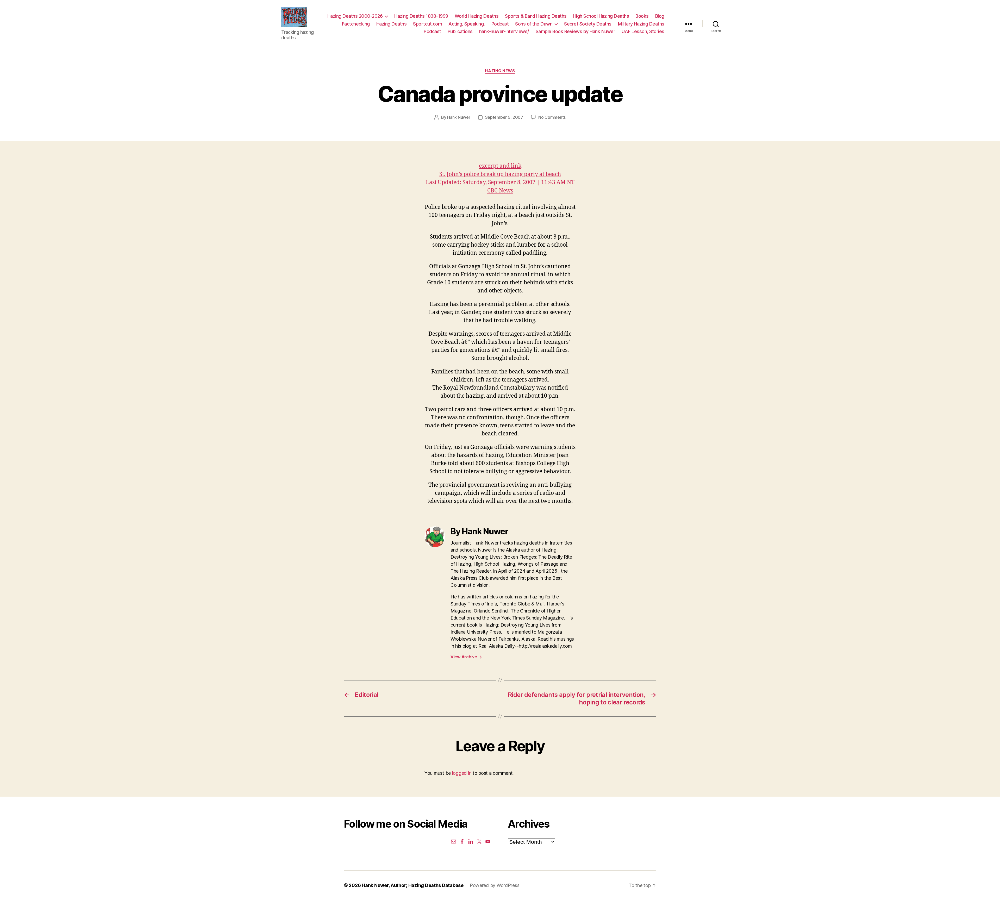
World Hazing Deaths (477, 16)
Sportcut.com (427, 24)
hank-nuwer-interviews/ (504, 31)
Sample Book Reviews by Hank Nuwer (575, 31)
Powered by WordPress (495, 885)
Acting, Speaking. (466, 24)
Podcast (500, 24)
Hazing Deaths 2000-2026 (355, 16)
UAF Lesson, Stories (643, 31)
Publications (460, 31)
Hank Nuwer (458, 117)
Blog (659, 16)
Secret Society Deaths (587, 24)
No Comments (552, 117)
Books (642, 16)
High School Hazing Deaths (601, 16)
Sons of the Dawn (533, 24)
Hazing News (500, 70)
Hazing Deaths (391, 24)
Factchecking (356, 24)
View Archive (466, 656)
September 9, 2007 (504, 117)
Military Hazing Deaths (641, 24)
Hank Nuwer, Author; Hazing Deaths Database (413, 885)
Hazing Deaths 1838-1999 (421, 16)
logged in (462, 773)
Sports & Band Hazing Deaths (536, 16)
